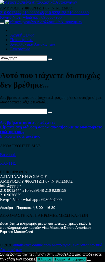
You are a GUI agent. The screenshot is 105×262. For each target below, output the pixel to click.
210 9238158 (56, 12)
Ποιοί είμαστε (21, 40)
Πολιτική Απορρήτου (70, 259)
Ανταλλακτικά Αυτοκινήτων (33, 44)
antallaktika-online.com (32, 245)
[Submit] (50, 59)
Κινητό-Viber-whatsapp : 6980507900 (31, 17)
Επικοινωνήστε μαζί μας (20, 136)
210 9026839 (78, 12)
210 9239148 (33, 12)
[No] (89, 260)
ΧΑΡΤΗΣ (8, 163)
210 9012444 (10, 12)
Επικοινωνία (20, 49)
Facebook (8, 154)
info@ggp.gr (10, 186)
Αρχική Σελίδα (22, 35)
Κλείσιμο (44, 259)
